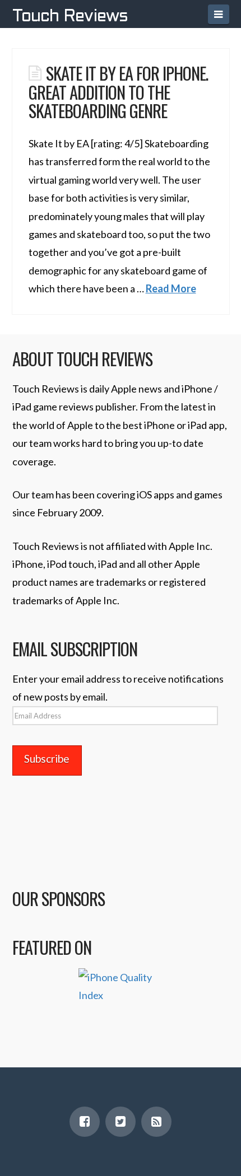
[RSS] (156, 1122)
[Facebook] (84, 1122)
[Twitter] (120, 1122)
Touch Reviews (70, 17)
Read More (171, 288)
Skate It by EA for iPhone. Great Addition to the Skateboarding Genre (118, 91)
